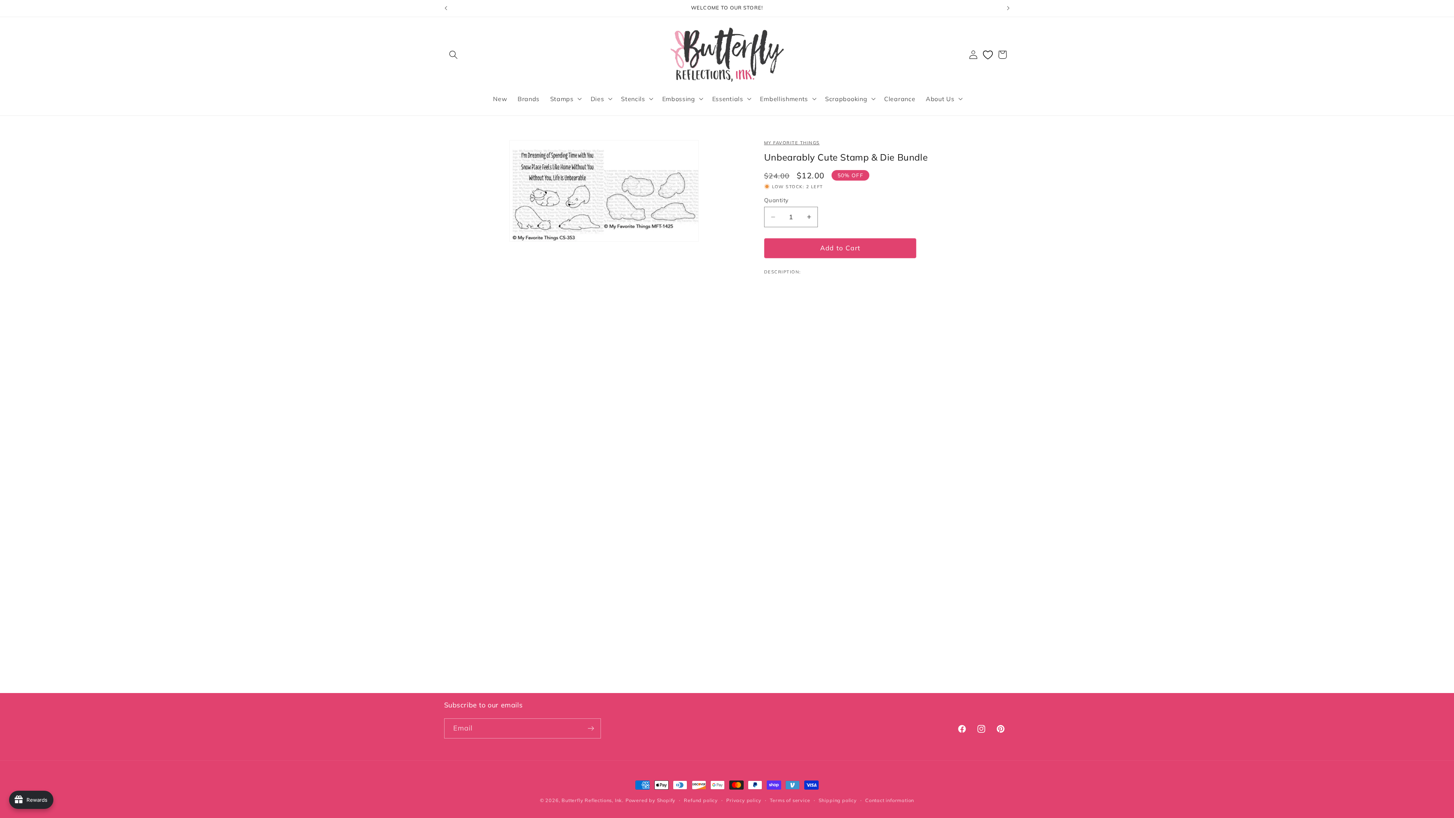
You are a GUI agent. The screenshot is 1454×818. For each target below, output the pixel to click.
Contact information (889, 800)
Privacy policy (743, 800)
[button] (453, 54)
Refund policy (701, 800)
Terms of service (790, 800)
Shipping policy (838, 800)
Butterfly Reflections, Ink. (593, 800)
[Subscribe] (591, 728)
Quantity (776, 200)
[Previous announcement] (445, 8)
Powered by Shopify (651, 800)
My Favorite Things (792, 142)
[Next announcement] (1008, 8)
